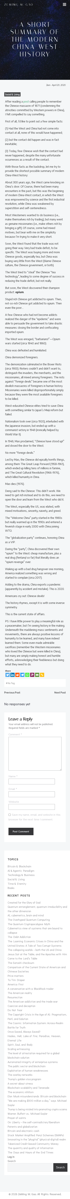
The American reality (20, 993)
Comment (15, 734)
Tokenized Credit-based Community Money (33, 1143)
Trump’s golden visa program (24, 1079)
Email (12, 789)
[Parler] (32, 675)
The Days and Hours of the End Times (30, 1152)
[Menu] (64, 4)
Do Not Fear (15, 1010)
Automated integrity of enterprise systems (33, 1062)
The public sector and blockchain (27, 1066)
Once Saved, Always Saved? (24, 1031)
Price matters (16, 975)
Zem (48, 85)
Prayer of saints (17, 1118)
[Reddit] (17, 675)
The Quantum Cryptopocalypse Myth (29, 924)
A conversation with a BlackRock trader (31, 988)
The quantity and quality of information (30, 1148)
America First (16, 984)
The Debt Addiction (19, 937)
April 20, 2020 (59, 85)
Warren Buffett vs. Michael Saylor (27, 1113)
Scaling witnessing (19, 1049)
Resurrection (15, 997)
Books (11, 888)
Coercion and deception (21, 1006)
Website (13, 802)
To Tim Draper (16, 980)
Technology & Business (21, 875)
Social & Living (12, 94)
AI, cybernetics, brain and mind (26, 915)
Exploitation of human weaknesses (28, 1070)
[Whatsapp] (27, 675)
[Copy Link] (42, 675)
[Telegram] (22, 675)
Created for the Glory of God (24, 902)
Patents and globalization (22, 1126)
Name (13, 776)
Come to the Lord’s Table (22, 958)
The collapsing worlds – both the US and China (35, 950)
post (26, 101)
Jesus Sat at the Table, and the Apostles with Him (37, 954)
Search (12, 1161)
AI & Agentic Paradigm (21, 870)
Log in (11, 1156)
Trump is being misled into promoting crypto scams (37, 1109)
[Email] (37, 675)
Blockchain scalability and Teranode (28, 1087)
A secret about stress (20, 1083)
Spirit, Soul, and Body (20, 1044)
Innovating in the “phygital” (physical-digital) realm (37, 1139)
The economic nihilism (21, 1092)
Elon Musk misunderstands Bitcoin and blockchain (37, 1096)
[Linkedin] (12, 675)
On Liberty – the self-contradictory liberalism (34, 1122)
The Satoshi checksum (21, 962)
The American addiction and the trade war (33, 1001)
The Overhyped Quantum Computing (29, 919)
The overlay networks (20, 1074)
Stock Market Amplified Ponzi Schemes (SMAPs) (36, 1135)
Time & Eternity (17, 883)
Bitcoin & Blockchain (19, 866)
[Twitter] (7, 675)
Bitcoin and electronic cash (23, 1131)
